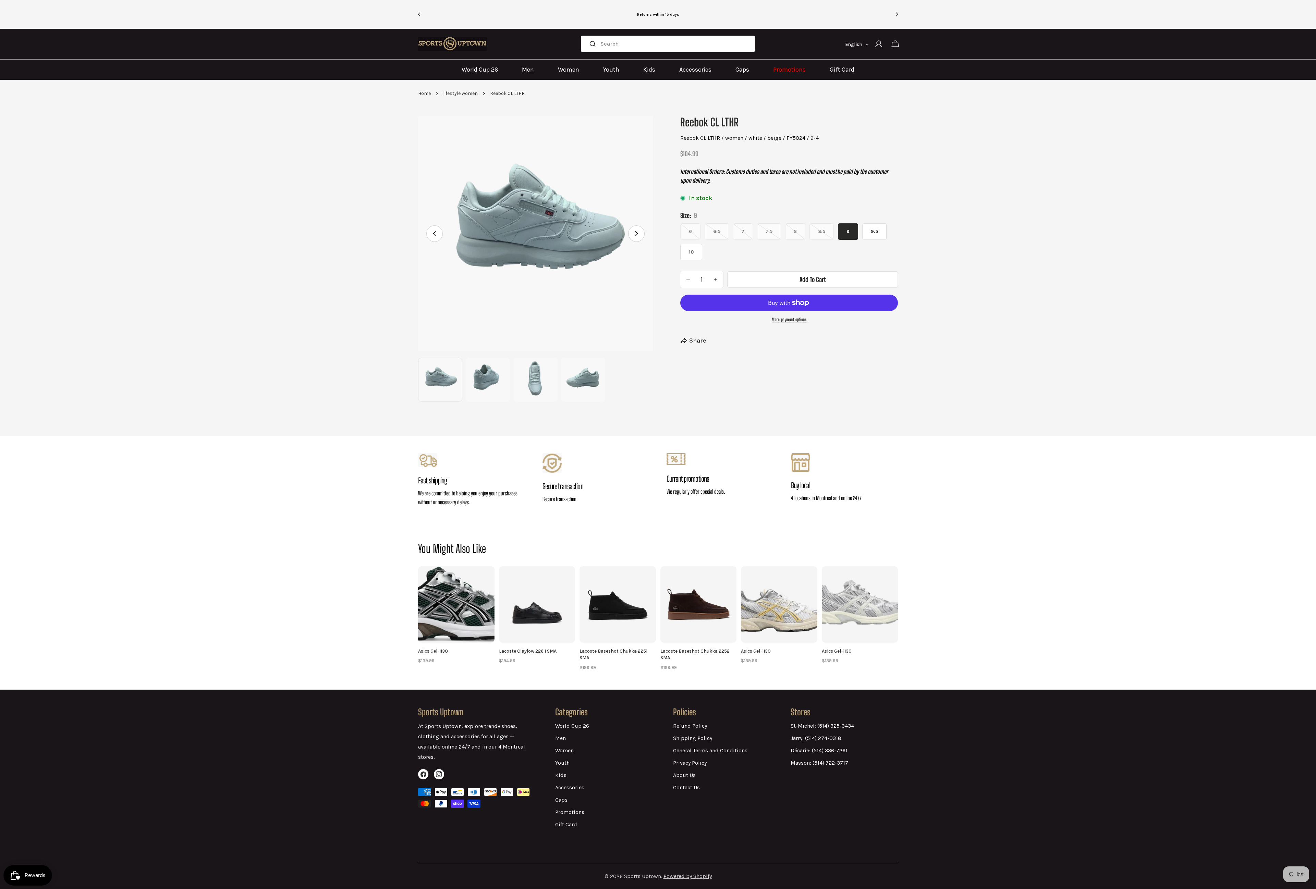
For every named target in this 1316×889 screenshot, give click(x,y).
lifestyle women (460, 93)
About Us (684, 775)
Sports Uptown (642, 876)
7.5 (773, 234)
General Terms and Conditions (710, 750)
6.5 (721, 234)
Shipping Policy (692, 738)
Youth (611, 69)
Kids (649, 69)
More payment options (789, 319)
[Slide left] (434, 233)
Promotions (789, 69)
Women (568, 69)
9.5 (874, 231)
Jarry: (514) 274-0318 (816, 738)
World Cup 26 (480, 69)
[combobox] (668, 44)
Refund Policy (690, 726)
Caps (742, 69)
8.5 (826, 234)
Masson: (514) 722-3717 (819, 763)
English (853, 44)
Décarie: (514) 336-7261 (819, 750)
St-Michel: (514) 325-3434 (822, 726)
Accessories (695, 69)
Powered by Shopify (687, 876)
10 (691, 252)
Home (424, 93)
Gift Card (842, 69)
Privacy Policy (690, 763)
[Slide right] (636, 233)
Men (528, 69)
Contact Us (686, 787)
